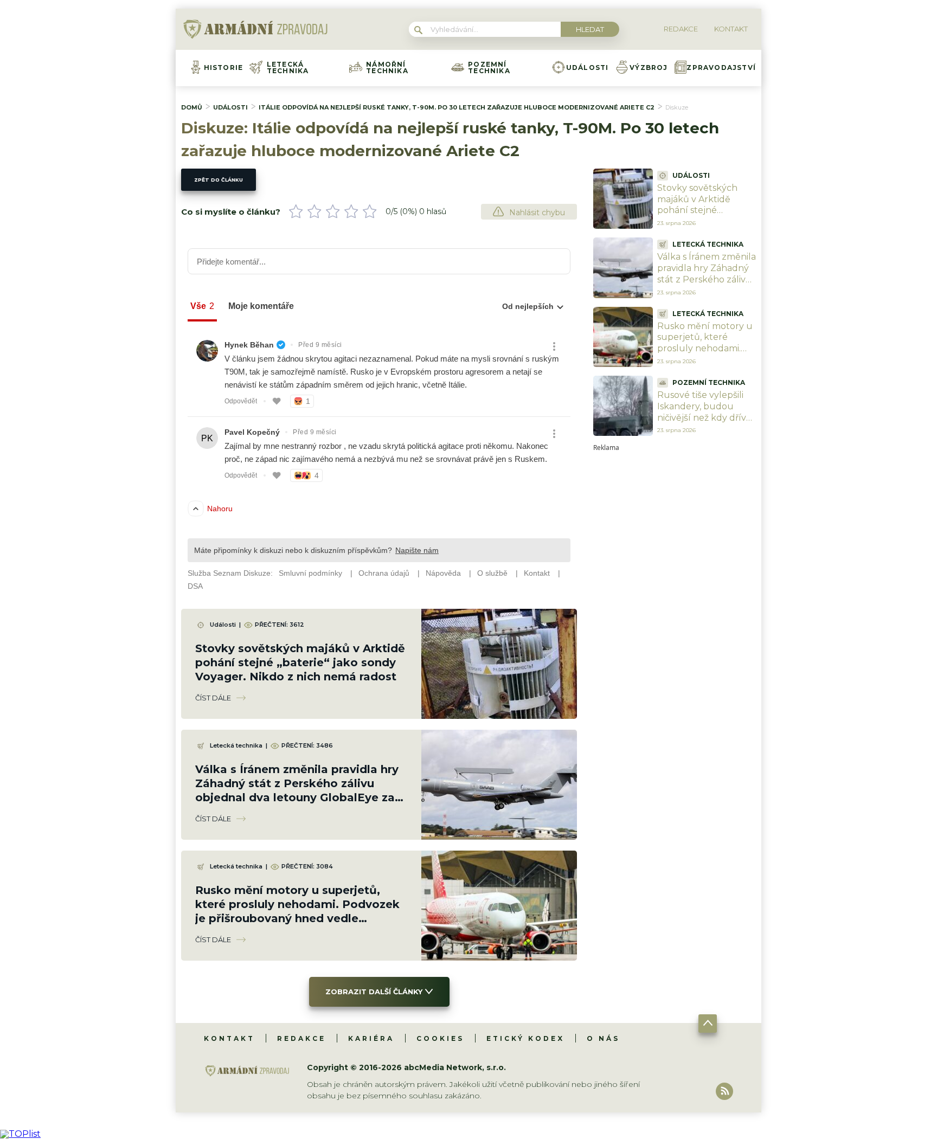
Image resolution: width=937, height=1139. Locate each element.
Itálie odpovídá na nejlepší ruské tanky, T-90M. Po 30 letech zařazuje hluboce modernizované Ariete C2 (456, 107)
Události (587, 68)
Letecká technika (288, 67)
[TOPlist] (20, 1134)
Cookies (440, 1038)
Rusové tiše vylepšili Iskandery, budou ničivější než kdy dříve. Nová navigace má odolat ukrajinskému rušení (705, 423)
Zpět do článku (218, 180)
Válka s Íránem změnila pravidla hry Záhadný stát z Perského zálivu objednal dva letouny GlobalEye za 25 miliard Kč (706, 285)
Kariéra (371, 1038)
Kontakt (229, 1038)
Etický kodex (525, 1038)
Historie (223, 68)
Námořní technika (387, 67)
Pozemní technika (489, 67)
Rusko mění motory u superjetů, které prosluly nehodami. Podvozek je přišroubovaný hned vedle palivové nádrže (705, 354)
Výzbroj (649, 68)
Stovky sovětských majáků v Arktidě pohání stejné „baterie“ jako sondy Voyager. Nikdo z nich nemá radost (300, 662)
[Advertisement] (674, 613)
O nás (603, 1038)
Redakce (301, 1038)
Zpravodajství (721, 68)
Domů (191, 107)
